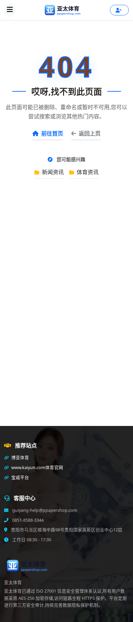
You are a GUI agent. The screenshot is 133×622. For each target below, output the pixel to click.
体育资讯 (87, 172)
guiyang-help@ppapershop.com (44, 510)
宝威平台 (19, 477)
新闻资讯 (52, 172)
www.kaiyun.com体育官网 (36, 467)
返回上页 (90, 133)
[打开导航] (10, 10)
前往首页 (52, 133)
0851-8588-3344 (27, 520)
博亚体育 (19, 458)
